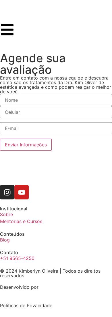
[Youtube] (21, 192)
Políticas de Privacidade (26, 305)
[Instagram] (7, 192)
